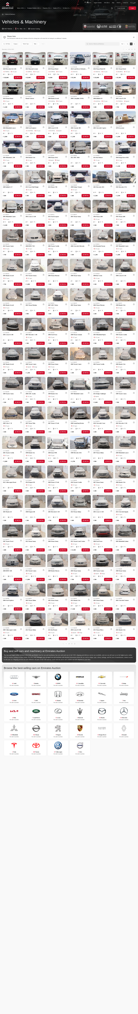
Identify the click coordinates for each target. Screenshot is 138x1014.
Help (113, 2)
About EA (88, 2)
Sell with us (106, 2)
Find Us (118, 2)
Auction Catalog (35, 29)
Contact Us (125, 2)
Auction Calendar (98, 2)
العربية (133, 2)
